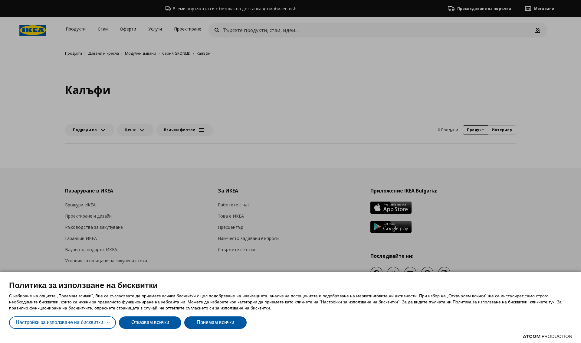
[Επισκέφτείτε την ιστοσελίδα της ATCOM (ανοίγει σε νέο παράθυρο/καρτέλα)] (547, 336)
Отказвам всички (150, 322)
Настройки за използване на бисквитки (59, 322)
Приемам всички (215, 322)
